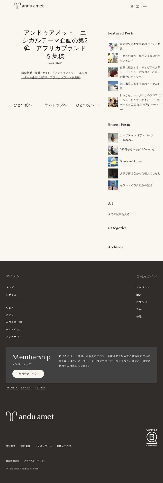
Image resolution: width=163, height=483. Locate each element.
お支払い (141, 302)
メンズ (10, 287)
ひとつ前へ (23, 105)
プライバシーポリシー (35, 460)
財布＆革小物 (14, 322)
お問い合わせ (64, 445)
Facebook (26, 387)
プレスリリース (43, 445)
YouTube (40, 387)
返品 (139, 309)
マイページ (143, 287)
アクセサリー (14, 336)
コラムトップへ (54, 105)
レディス (11, 294)
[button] (144, 6)
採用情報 (25, 445)
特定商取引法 (12, 460)
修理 (139, 316)
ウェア (10, 307)
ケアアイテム (14, 329)
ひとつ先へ (85, 105)
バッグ (10, 314)
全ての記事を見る (119, 214)
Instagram (12, 387)
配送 (139, 294)
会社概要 (11, 445)
